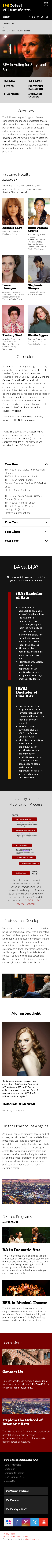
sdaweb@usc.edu (32, 1539)
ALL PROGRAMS (10, 1222)
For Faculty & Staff (16, 1509)
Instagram (33, 16)
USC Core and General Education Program (26, 378)
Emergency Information (14, 1473)
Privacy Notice (9, 1534)
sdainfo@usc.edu (26, 904)
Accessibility (9, 1481)
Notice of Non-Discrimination (15, 1537)
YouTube (42, 16)
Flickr (8, 1522)
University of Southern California (46, 5)
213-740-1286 (33, 900)
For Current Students (17, 1491)
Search (47, 16)
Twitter (38, 16)
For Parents (12, 1500)
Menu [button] (6, 17)
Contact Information (12, 1465)
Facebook (29, 16)
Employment (9, 1469)
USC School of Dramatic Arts (21, 1459)
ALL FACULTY (9, 180)
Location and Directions (14, 1477)
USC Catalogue (26, 419)
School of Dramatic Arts (15, 6)
